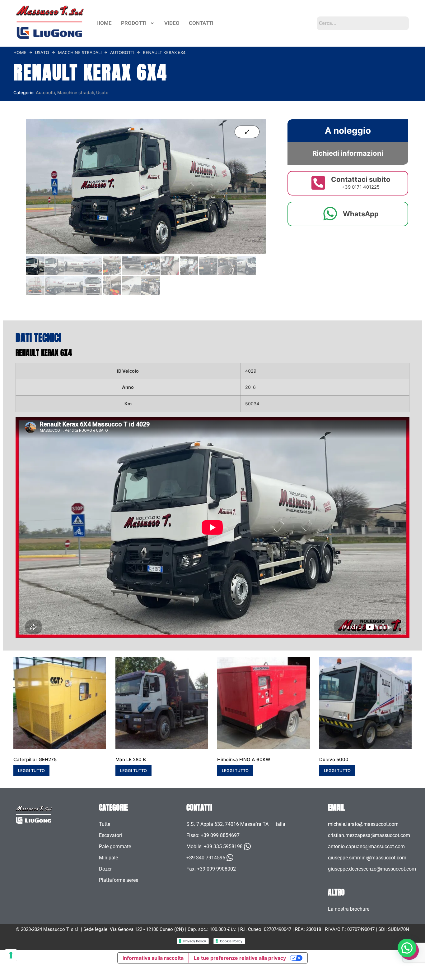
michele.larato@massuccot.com (363, 824)
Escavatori (110, 835)
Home (19, 52)
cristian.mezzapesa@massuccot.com (369, 835)
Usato (42, 52)
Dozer (105, 869)
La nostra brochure (348, 909)
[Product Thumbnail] (247, 132)
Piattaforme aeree (118, 880)
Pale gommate (115, 846)
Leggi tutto (31, 770)
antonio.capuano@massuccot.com (366, 846)
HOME (104, 23)
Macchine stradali (80, 52)
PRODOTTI (134, 23)
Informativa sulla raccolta (153, 958)
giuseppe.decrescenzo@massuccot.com (372, 869)
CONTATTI (201, 23)
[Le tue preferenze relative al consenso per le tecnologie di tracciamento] (11, 955)
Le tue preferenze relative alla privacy (240, 958)
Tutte (104, 824)
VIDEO (172, 23)
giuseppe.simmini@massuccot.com (367, 858)
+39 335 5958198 (223, 846)
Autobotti (122, 52)
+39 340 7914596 (205, 858)
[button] (138, 23)
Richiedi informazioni (347, 153)
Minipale (108, 858)
